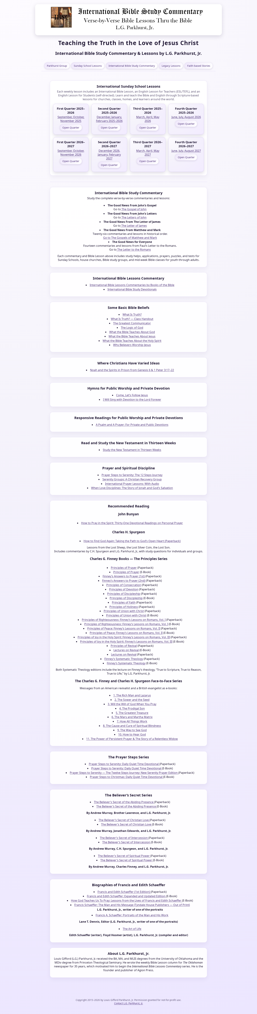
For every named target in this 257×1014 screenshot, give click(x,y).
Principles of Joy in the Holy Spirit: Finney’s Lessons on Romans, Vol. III (124, 637)
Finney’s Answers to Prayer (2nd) (123, 581)
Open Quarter (70, 127)
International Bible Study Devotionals (132, 289)
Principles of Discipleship (123, 594)
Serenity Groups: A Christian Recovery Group (132, 479)
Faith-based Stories (198, 65)
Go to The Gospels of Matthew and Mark (130, 238)
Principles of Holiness (123, 607)
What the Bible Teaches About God (132, 332)
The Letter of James (134, 226)
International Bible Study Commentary (132, 65)
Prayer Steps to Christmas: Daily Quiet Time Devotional (126, 777)
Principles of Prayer (124, 568)
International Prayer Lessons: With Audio (132, 484)
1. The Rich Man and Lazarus (132, 695)
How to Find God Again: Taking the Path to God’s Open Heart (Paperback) (132, 541)
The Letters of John (134, 217)
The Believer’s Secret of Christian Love (124, 820)
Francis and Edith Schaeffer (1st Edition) (124, 892)
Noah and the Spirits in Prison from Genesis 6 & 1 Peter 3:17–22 (132, 370)
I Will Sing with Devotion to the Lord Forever (132, 399)
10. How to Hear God (132, 734)
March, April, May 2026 (147, 119)
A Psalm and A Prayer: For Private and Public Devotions (132, 425)
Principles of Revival (124, 646)
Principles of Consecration (123, 585)
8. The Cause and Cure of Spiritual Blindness (132, 726)
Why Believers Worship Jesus (132, 345)
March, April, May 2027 (147, 152)
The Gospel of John (134, 209)
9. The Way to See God (132, 730)
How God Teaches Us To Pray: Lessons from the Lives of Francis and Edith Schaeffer (126, 900)
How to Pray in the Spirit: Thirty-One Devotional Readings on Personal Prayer (132, 523)
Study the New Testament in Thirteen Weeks (132, 450)
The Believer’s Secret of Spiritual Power (124, 856)
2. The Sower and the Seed (132, 700)
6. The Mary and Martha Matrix (132, 717)
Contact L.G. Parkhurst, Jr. (128, 1003)
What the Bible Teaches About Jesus (132, 336)
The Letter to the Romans (134, 249)
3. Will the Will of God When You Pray (132, 704)
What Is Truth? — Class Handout (132, 319)
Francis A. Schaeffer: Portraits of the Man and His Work (132, 915)
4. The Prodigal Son (132, 708)
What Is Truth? (132, 314)
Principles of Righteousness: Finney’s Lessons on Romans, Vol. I (124, 620)
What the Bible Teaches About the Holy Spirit (132, 341)
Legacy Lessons (171, 65)
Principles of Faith (123, 602)
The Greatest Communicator (132, 323)
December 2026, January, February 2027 (109, 154)
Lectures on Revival (126, 650)
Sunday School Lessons (88, 65)
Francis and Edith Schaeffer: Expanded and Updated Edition (126, 896)
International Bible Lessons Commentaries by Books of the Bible (132, 285)
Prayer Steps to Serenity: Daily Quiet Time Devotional (124, 764)
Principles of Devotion (123, 589)
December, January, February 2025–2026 (109, 119)
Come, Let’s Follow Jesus (132, 395)
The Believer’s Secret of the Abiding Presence (124, 802)
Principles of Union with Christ (124, 611)
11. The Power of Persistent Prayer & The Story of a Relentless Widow (132, 739)
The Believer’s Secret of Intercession (124, 838)
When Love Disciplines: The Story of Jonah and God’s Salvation (132, 488)
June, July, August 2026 (186, 117)
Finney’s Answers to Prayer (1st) (124, 576)
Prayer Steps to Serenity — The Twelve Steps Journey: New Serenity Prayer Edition (124, 773)
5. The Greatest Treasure (132, 713)
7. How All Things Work (132, 721)
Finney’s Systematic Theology (123, 659)
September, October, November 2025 (71, 119)
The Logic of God (132, 328)
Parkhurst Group (57, 65)
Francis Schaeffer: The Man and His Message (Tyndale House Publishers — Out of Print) (132, 905)
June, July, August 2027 (186, 151)
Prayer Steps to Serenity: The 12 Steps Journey (132, 475)
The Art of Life (132, 929)
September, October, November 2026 (71, 152)
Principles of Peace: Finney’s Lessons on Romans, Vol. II (123, 628)
